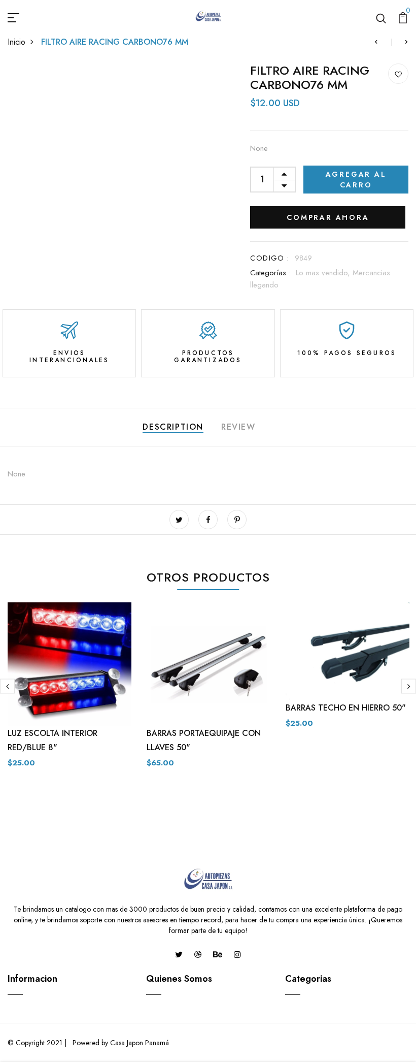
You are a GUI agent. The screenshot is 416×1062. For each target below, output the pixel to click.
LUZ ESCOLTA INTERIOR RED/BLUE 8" (52, 740)
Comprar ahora (328, 217)
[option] (69, 693)
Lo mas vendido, (324, 272)
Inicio (16, 42)
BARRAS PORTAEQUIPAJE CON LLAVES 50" (204, 740)
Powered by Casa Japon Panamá (120, 1043)
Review (238, 427)
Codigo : (269, 258)
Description (173, 427)
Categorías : (270, 272)
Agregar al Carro (356, 179)
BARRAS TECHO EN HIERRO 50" (346, 708)
